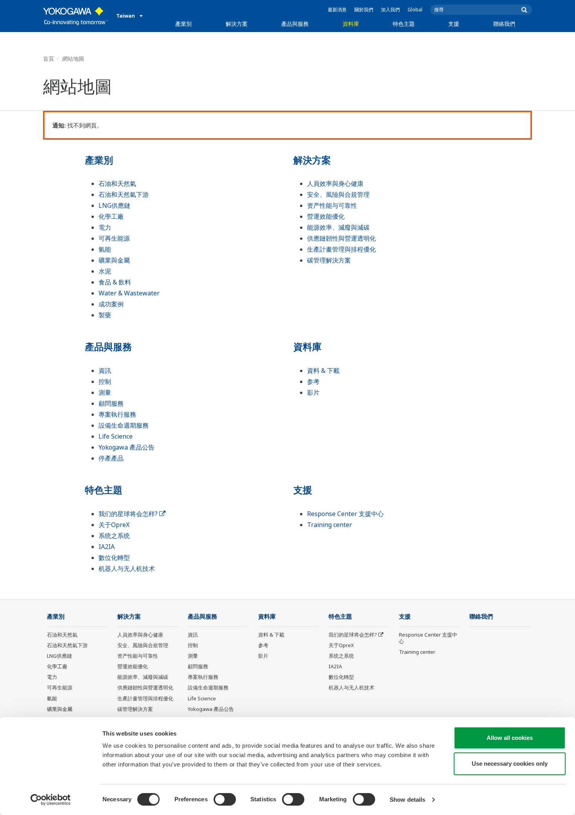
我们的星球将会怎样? (129, 513)
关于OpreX (114, 524)
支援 (453, 23)
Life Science (116, 436)
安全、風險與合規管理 (338, 194)
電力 (105, 227)
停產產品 (111, 458)
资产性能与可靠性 (332, 205)
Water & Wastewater (129, 293)
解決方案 (237, 23)
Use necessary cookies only (510, 763)
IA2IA (107, 546)
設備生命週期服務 (124, 425)
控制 (105, 381)
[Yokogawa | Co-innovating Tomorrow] (75, 16)
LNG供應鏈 (114, 205)
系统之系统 (114, 535)
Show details (407, 799)
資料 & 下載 (323, 370)
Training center (329, 524)
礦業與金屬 (114, 260)
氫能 (105, 249)
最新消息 (337, 9)
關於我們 (363, 9)
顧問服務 (111, 403)
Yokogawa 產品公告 (127, 447)
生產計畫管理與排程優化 (341, 249)
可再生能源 (114, 238)
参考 (313, 381)
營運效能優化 (326, 216)
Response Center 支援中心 (345, 513)
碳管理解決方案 (329, 260)
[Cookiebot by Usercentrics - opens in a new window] (50, 800)
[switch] (225, 799)
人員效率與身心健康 (335, 183)
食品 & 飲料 (115, 282)
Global (415, 9)
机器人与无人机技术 (127, 568)
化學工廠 (111, 216)
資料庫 (351, 23)
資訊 (105, 370)
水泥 (105, 271)
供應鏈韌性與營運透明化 (341, 238)
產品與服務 (295, 23)
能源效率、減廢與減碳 (338, 227)
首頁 (48, 58)
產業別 (183, 23)
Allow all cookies (510, 737)
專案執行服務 (117, 414)
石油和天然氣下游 (124, 194)
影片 (313, 392)
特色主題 (404, 23)
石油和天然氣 (117, 183)
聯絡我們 (504, 23)
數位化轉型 (114, 557)
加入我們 (390, 9)
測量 (105, 392)
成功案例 (111, 304)
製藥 (105, 315)
